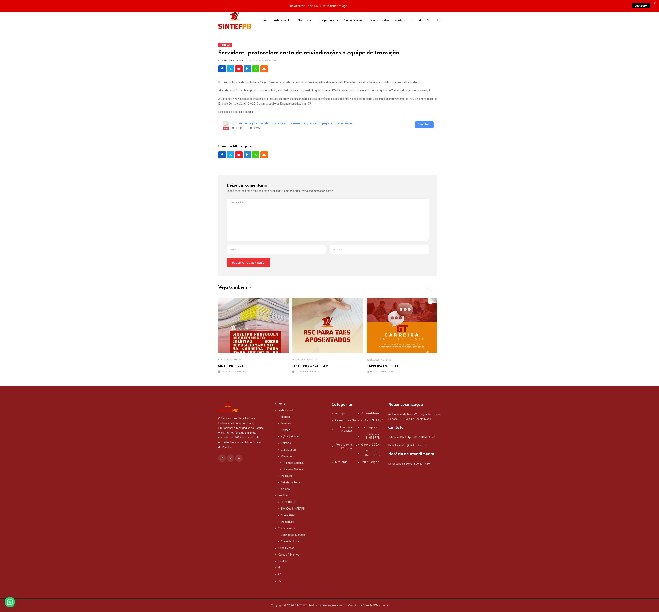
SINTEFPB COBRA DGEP (310, 366)
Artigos (285, 489)
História (285, 416)
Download (424, 124)
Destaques (225, 360)
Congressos (288, 449)
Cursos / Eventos (378, 20)
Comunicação (353, 20)
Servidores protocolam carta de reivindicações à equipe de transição (292, 123)
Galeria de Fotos (291, 482)
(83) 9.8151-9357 (424, 437)
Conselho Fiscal (290, 541)
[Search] (439, 20)
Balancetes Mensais (293, 534)
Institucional (281, 20)
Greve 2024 (288, 515)
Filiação (285, 430)
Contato (400, 20)
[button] (428, 288)
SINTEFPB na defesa (233, 366)
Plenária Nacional (294, 469)
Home (263, 20)
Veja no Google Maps (418, 419)
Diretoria (286, 423)
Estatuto (286, 443)
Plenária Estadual (294, 462)
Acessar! (641, 6)
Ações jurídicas (290, 436)
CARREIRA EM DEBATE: (384, 366)
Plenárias (286, 456)
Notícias (303, 20)
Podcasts (287, 475)
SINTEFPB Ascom (233, 60)
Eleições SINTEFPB (293, 508)
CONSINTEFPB (290, 502)
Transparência (326, 20)
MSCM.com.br (379, 605)
